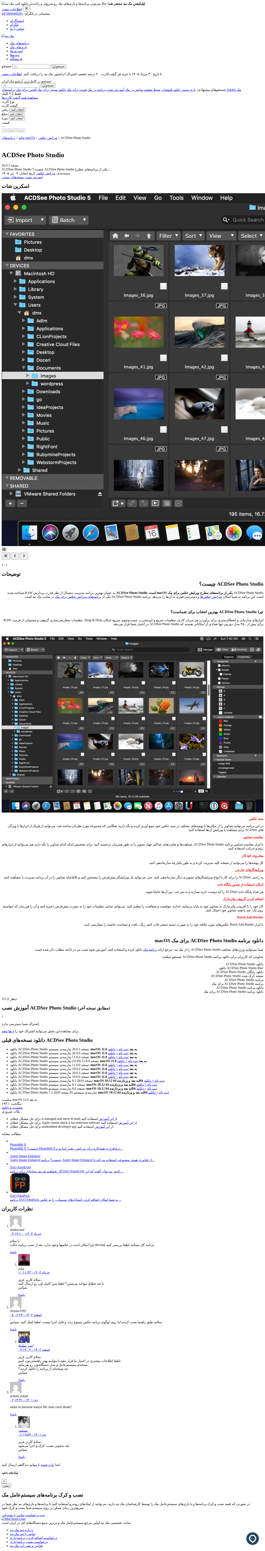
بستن (6, 1485)
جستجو (6, 66)
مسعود (23, 1430)
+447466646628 (12, 13)
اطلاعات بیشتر (12, 9)
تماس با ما (17, 28)
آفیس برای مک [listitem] (26, 90)
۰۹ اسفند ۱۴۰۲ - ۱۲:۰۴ (34, 1349)
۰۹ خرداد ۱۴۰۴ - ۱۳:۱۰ (25, 1233)
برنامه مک (150, 949)
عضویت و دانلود (12, 1107)
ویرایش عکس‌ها (211, 596)
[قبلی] (15, 556)
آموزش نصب (34, 177)
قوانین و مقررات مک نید (26, 1545)
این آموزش (106, 1118)
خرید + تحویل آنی (13, 130)
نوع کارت (8, 101)
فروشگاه (16, 59)
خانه (21, 138)
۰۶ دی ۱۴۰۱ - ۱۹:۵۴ (32, 1434)
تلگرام (14, 25)
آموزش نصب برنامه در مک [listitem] (106, 90)
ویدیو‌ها (14, 55)
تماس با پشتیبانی (13, 1515)
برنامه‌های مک (19, 43)
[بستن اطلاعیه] (26, 9)
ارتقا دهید (8, 1031)
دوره (5, 118)
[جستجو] (58, 66)
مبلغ (4, 114)
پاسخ (13, 1252)
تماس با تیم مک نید (22, 1534)
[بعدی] (24, 556)
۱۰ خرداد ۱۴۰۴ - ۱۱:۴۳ (34, 1272)
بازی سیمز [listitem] (188, 90)
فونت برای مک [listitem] (77, 90)
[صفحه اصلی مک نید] (8, 36)
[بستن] (6, 556)
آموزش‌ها (16, 51)
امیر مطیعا (25, 1345)
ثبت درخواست (35, 1515)
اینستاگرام (17, 21)
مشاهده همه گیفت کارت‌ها (20, 97)
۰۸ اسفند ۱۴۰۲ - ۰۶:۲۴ (26, 1315)
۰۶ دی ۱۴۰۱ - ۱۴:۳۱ (24, 1400)
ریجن (5, 109)
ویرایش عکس (47, 138)
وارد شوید (47, 1465)
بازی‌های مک (18, 47)
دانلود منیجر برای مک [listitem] (51, 90)
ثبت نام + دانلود (118, 1049)
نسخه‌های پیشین (13, 177)
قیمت (6, 122)
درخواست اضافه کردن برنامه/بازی (33, 1538)
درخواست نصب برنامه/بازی (29, 1542)
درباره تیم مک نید (21, 1530)
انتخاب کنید (17, 109)
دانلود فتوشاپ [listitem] (171, 90)
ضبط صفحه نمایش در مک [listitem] (142, 90)
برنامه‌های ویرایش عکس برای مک (78, 596)
